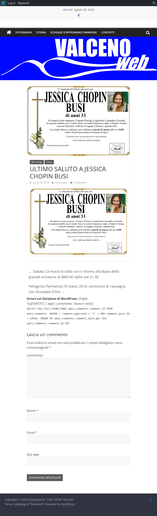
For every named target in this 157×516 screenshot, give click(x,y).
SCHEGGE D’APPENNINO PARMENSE (73, 32)
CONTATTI (107, 32)
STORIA (41, 32)
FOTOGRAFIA (24, 32)
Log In (11, 3)
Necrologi (37, 162)
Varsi (49, 162)
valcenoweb (61, 182)
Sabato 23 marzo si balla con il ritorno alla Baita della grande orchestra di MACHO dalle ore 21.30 (74, 274)
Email (32, 433)
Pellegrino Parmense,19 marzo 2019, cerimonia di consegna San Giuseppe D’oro (77, 289)
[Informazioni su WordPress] (3, 3)
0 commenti (80, 182)
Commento (35, 355)
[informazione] (9, 32)
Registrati (23, 3)
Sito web (33, 454)
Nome (32, 411)
